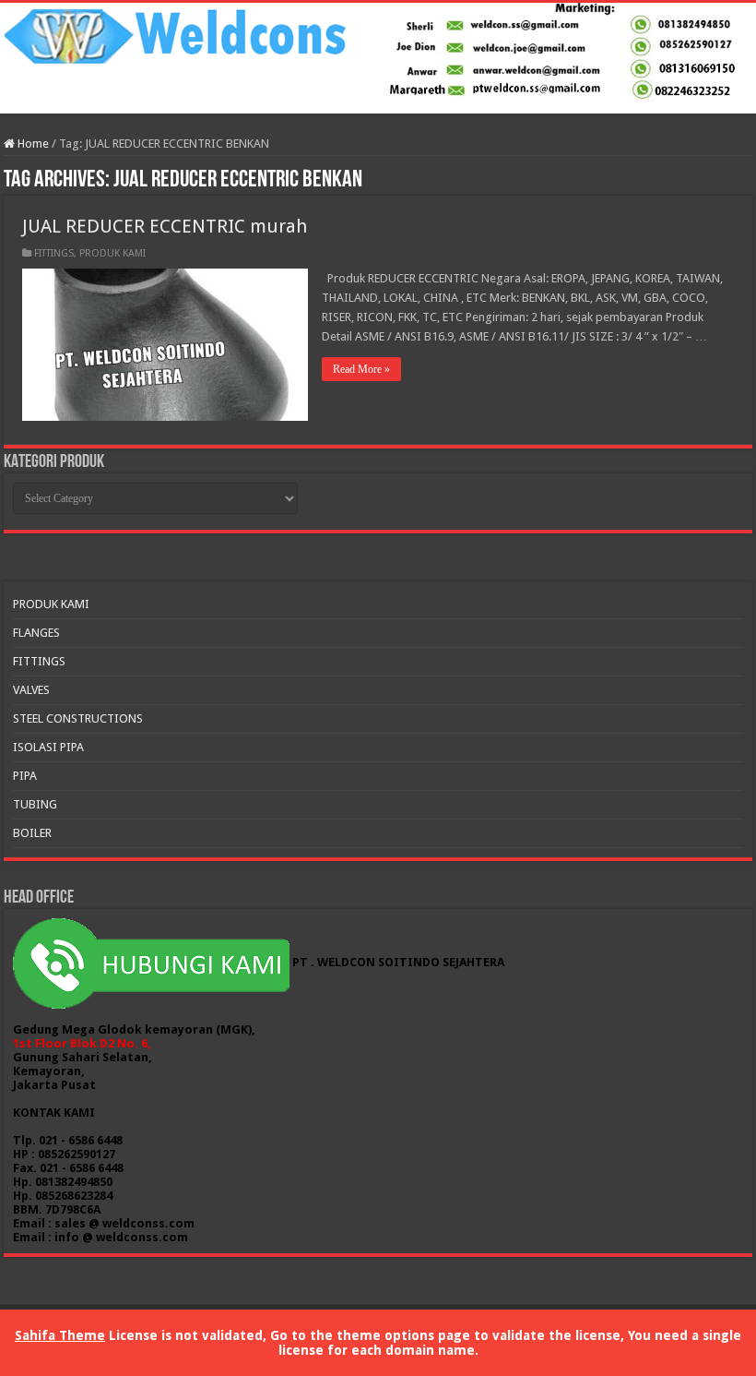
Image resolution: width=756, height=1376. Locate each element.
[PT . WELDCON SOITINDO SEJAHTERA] (378, 58)
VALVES (31, 690)
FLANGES (36, 633)
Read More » (361, 369)
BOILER (32, 833)
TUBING (35, 804)
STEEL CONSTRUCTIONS (78, 718)
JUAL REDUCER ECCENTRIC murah (164, 226)
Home (32, 143)
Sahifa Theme (60, 1335)
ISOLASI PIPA (48, 747)
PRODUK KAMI (112, 253)
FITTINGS (54, 253)
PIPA (25, 776)
